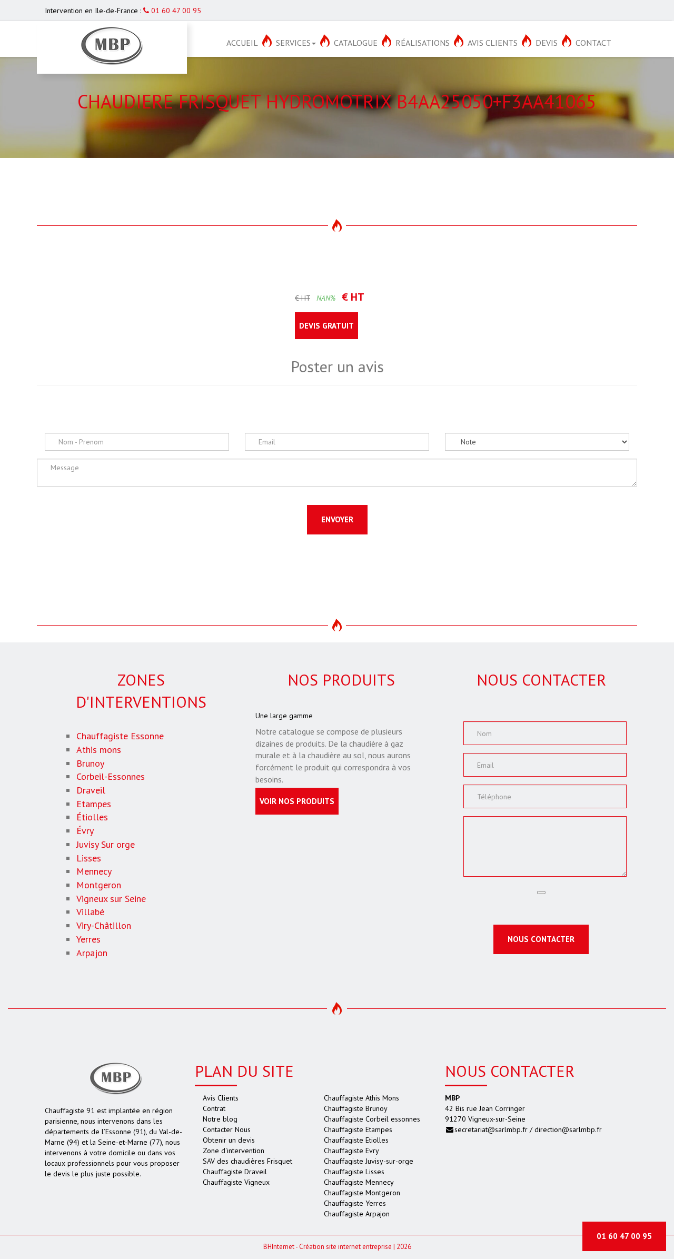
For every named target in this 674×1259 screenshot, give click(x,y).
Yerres (88, 939)
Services (293, 42)
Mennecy (94, 871)
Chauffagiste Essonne (120, 736)
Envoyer (337, 519)
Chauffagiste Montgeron (362, 1192)
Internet (278, 1246)
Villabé (90, 912)
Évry (85, 831)
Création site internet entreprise (345, 1246)
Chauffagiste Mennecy (359, 1182)
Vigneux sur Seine (111, 899)
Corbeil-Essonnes (110, 776)
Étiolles (92, 817)
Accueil (242, 42)
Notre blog (220, 1119)
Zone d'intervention (233, 1150)
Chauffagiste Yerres (355, 1203)
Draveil (90, 790)
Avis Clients (493, 42)
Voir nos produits (297, 801)
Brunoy (90, 763)
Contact (593, 42)
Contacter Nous (227, 1129)
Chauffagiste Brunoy (356, 1108)
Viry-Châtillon (103, 925)
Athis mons (98, 749)
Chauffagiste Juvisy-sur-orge (368, 1161)
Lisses (88, 858)
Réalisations (422, 42)
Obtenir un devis (229, 1140)
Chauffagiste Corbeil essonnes (372, 1119)
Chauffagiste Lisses (354, 1171)
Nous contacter (541, 939)
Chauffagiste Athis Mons (361, 1098)
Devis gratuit (326, 326)
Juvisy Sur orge (105, 844)
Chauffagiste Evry (351, 1150)
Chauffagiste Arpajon (357, 1213)
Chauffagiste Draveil (235, 1171)
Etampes (93, 804)
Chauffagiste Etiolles (356, 1140)
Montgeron (98, 885)
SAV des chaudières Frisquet (247, 1161)
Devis (547, 42)
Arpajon (91, 953)
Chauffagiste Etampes (358, 1129)
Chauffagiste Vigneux (236, 1182)
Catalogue (356, 42)
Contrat (214, 1108)
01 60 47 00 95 (175, 10)
